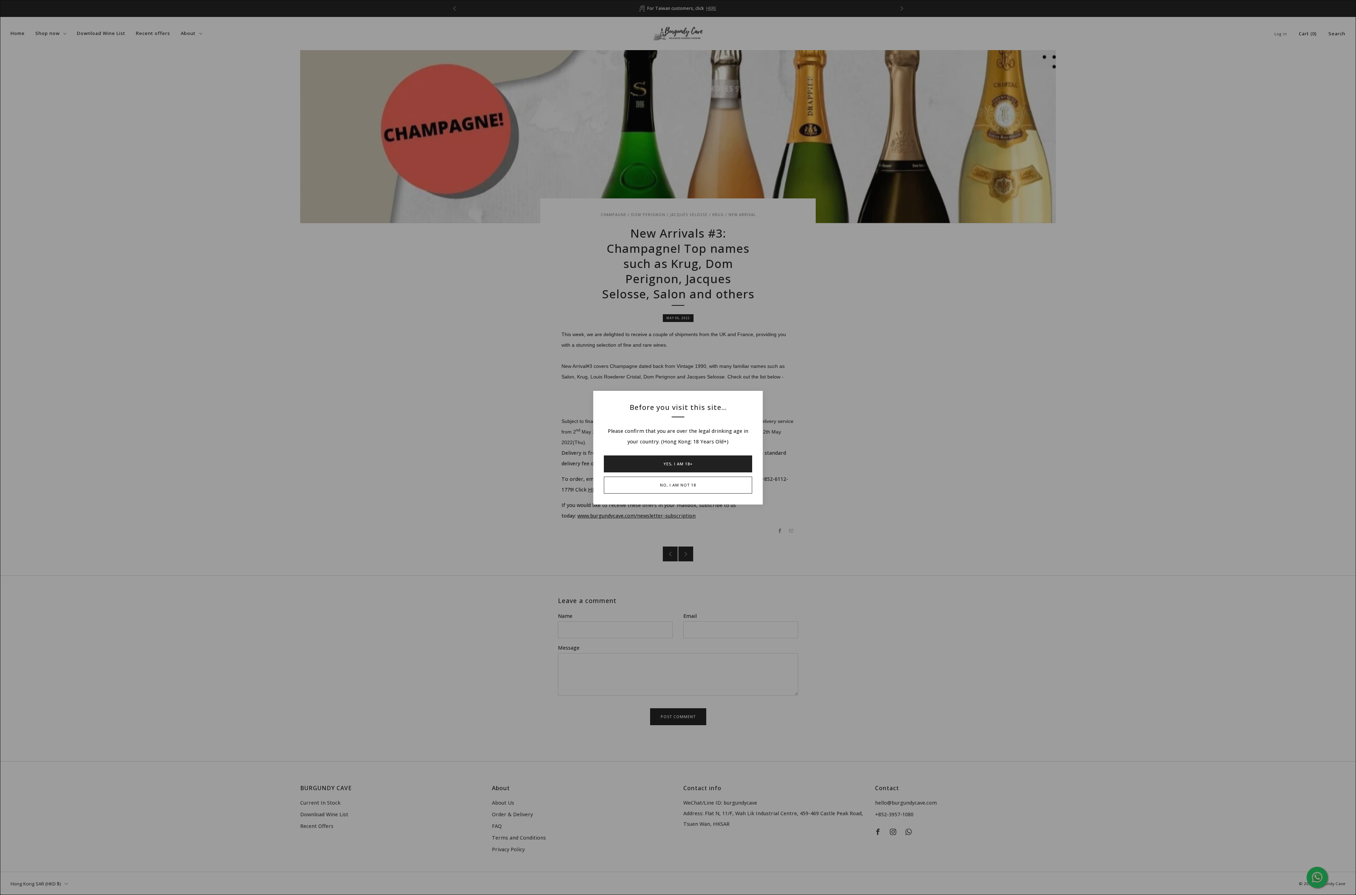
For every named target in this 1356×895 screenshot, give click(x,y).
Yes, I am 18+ (678, 463)
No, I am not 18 (678, 485)
